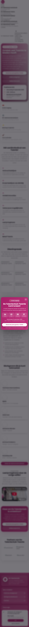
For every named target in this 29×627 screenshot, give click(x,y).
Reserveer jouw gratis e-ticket (14, 324)
